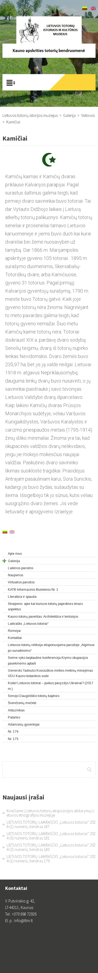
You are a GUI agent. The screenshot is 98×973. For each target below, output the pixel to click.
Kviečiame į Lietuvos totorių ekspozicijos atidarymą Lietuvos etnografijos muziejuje (50, 813)
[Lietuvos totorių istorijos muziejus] (49, 30)
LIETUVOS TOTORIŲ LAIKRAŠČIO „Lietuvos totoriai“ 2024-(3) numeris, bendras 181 (51, 836)
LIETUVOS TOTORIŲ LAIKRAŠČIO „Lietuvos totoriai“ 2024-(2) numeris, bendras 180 (51, 847)
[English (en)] (93, 8)
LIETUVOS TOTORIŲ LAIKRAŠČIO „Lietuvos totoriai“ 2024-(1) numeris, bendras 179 (51, 858)
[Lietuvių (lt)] (84, 8)
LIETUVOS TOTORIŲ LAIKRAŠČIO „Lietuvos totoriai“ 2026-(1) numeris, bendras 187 (51, 824)
